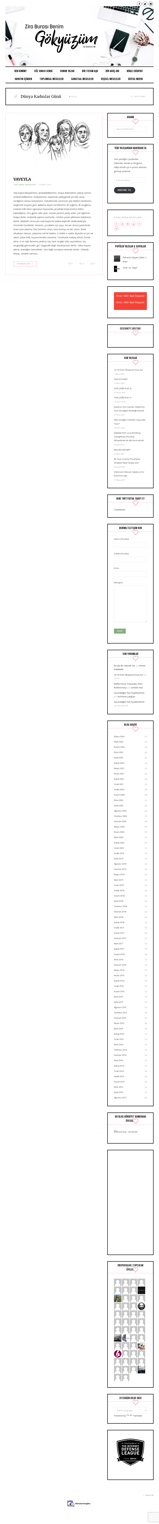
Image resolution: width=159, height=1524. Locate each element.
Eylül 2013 (118, 1092)
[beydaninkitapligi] (117, 1313)
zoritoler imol (137, 687)
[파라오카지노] (117, 1305)
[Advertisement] (130, 1202)
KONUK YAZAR (67, 71)
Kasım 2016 (119, 954)
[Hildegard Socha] (125, 1290)
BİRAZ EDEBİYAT (135, 71)
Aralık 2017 (119, 927)
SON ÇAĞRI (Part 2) (122, 388)
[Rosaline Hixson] (125, 1353)
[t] (141, 1369)
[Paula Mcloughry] (141, 1282)
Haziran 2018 (120, 911)
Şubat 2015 (119, 1033)
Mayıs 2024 (119, 736)
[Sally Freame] (125, 1298)
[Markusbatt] (133, 1345)
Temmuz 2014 (120, 1049)
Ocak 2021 (119, 784)
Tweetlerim (119, 509)
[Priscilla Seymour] (117, 1361)
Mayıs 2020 (119, 826)
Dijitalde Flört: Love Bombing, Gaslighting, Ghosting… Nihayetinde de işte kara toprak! (129, 436)
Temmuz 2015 (120, 1012)
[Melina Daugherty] (125, 1377)
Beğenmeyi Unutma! (130, 328)
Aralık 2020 (119, 789)
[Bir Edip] (117, 1353)
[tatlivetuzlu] (141, 1345)
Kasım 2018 (119, 895)
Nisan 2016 (119, 975)
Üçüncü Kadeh (121, 379)
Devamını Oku (23, 264)
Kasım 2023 (119, 747)
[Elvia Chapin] (133, 1290)
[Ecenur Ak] (79, 36)
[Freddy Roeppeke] (117, 1290)
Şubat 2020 (119, 842)
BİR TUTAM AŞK (90, 71)
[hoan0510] (141, 1353)
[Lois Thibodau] (133, 1298)
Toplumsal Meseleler (24, 184)
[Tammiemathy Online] (133, 1337)
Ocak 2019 (119, 885)
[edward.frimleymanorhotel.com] (141, 1321)
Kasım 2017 (119, 933)
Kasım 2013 (119, 1081)
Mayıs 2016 (119, 970)
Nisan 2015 (119, 1023)
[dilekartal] (117, 1345)
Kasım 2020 (119, 794)
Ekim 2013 (118, 1087)
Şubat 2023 (119, 763)
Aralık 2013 (119, 1076)
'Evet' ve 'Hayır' (130, 267)
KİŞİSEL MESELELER (110, 79)
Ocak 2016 (119, 986)
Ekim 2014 (118, 1044)
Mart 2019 (118, 879)
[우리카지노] (117, 1321)
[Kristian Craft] (141, 1337)
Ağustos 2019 (120, 863)
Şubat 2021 (119, 778)
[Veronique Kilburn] (117, 1329)
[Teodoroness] (141, 1361)
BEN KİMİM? (20, 71)
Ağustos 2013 (120, 1097)
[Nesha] (125, 1313)
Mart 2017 (118, 943)
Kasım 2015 (119, 991)
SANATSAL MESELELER (82, 79)
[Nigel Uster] (133, 1329)
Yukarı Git (149, 1495)
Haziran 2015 (120, 1017)
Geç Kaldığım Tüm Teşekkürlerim (129, 692)
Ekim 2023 (118, 752)
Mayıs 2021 (119, 768)
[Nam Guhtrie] (141, 1329)
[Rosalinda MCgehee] (117, 1377)
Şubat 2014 (119, 1065)
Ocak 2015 (119, 1039)
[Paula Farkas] (141, 1298)
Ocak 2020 (119, 848)
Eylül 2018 (118, 901)
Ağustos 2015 (120, 1007)
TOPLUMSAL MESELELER (52, 79)
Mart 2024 (118, 741)
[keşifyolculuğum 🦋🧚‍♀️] (117, 1298)
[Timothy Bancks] (117, 1369)
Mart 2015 (118, 1028)
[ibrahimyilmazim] (125, 1337)
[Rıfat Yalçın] (141, 1305)
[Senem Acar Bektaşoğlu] (117, 1337)
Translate (137, 1415)
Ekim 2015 (118, 996)
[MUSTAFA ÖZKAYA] (133, 1321)
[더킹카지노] (133, 1369)
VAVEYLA (22, 179)
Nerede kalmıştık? (122, 449)
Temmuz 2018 (120, 906)
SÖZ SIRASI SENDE (43, 71)
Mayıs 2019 (119, 874)
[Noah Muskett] (125, 1345)
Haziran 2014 (120, 1055)
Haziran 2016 (120, 964)
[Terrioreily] (141, 1313)
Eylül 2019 (118, 858)
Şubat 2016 (119, 980)
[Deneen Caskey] (133, 1305)
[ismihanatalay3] (125, 1282)
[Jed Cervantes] (125, 1305)
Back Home (139, 96)
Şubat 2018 (119, 922)
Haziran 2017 (120, 938)
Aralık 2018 (119, 890)
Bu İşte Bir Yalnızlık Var (124, 665)
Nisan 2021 (119, 773)
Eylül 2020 (118, 805)
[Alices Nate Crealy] (117, 1282)
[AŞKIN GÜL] (125, 1369)
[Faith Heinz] (133, 1282)
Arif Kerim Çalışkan (126, 696)
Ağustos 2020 (120, 810)
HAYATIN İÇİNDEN (23, 79)
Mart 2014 (118, 1060)
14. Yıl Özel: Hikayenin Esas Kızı (128, 369)
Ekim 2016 (118, 959)
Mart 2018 (118, 917)
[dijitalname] (133, 1313)
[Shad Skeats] (125, 1329)
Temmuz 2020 (120, 816)
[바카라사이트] (125, 1321)
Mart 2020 (118, 837)
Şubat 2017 (119, 948)
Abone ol (125, 190)
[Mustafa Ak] (133, 1353)
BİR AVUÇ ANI (112, 71)
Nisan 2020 (119, 832)
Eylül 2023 (118, 757)
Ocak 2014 (119, 1071)
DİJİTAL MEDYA (135, 79)
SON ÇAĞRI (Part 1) (122, 397)
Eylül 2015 (118, 1002)
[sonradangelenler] (141, 1290)
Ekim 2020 (118, 800)
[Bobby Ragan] (125, 1361)
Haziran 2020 (120, 821)
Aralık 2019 (119, 853)
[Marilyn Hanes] (133, 1361)
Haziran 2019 (120, 869)
